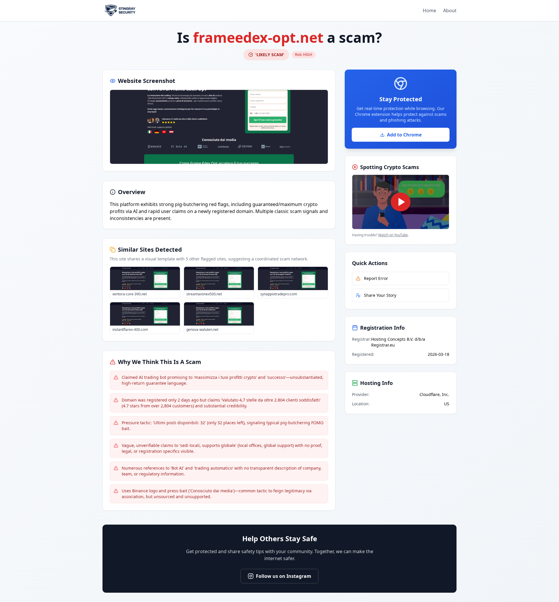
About (450, 10)
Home (429, 10)
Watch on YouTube (393, 234)
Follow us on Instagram (283, 576)
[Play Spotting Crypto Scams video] (400, 202)
